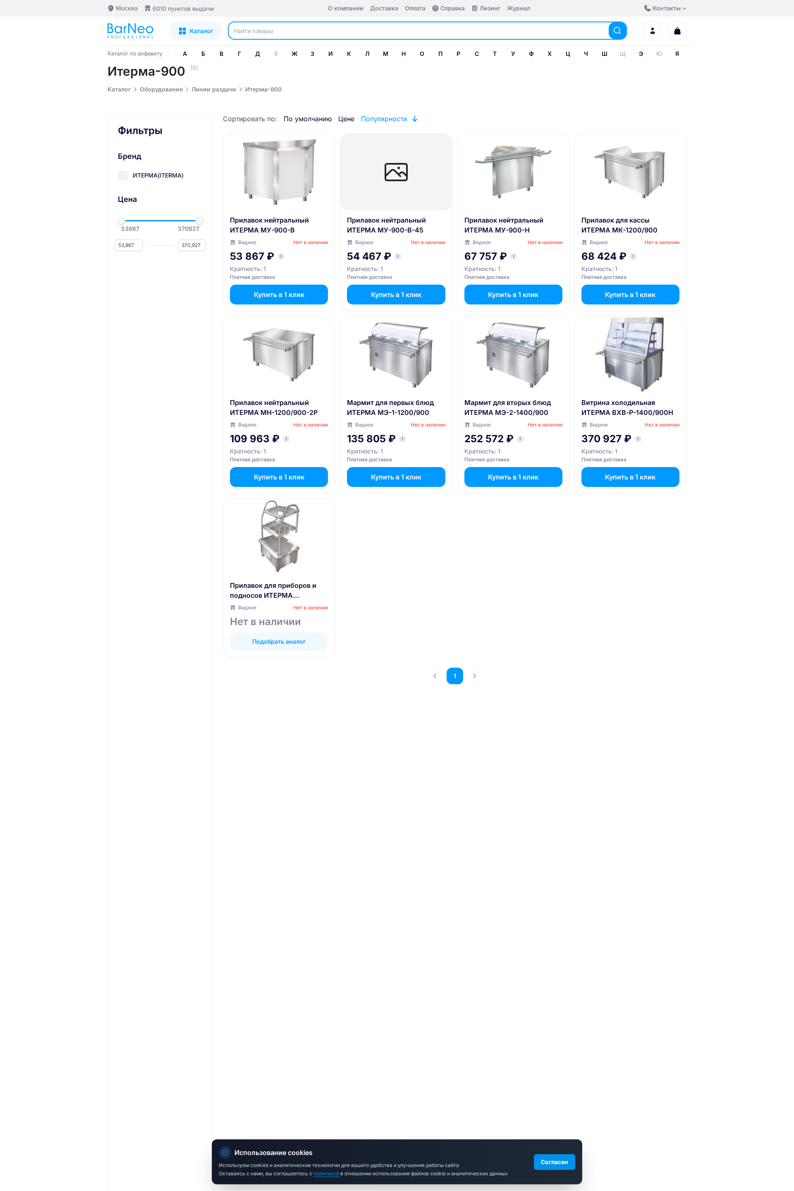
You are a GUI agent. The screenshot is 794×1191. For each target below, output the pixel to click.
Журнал (518, 8)
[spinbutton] (129, 245)
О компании (346, 8)
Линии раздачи (213, 89)
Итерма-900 (263, 89)
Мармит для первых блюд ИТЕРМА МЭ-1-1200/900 (390, 407)
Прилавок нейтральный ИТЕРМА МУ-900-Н (503, 225)
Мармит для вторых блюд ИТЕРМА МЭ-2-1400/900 (507, 407)
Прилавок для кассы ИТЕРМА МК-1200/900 (619, 225)
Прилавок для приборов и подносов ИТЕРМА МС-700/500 (273, 590)
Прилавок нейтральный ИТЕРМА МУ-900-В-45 (386, 225)
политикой (326, 1173)
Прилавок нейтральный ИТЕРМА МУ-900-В (269, 225)
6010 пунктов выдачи (183, 8)
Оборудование (161, 89)
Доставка (384, 8)
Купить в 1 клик (279, 294)
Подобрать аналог (279, 641)
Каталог (119, 89)
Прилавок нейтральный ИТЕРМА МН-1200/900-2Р (274, 407)
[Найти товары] (617, 30)
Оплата (415, 8)
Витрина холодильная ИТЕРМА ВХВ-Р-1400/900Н (627, 407)
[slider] (121, 221)
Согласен (554, 1161)
